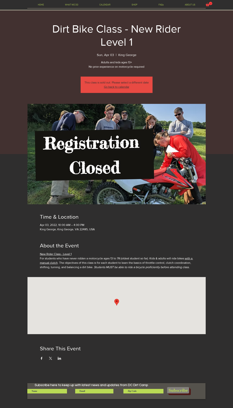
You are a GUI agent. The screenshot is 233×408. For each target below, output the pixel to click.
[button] (209, 4)
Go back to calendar (116, 86)
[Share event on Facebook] (41, 358)
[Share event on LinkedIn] (59, 358)
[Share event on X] (50, 358)
